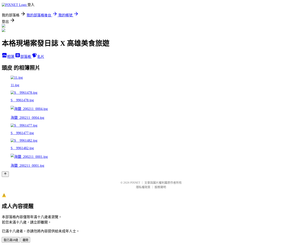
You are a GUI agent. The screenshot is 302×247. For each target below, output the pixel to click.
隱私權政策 (143, 187)
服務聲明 (160, 187)
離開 (25, 240)
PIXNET (135, 182)
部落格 (26, 57)
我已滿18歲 (11, 240)
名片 (40, 57)
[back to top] (5, 174)
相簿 (11, 57)
